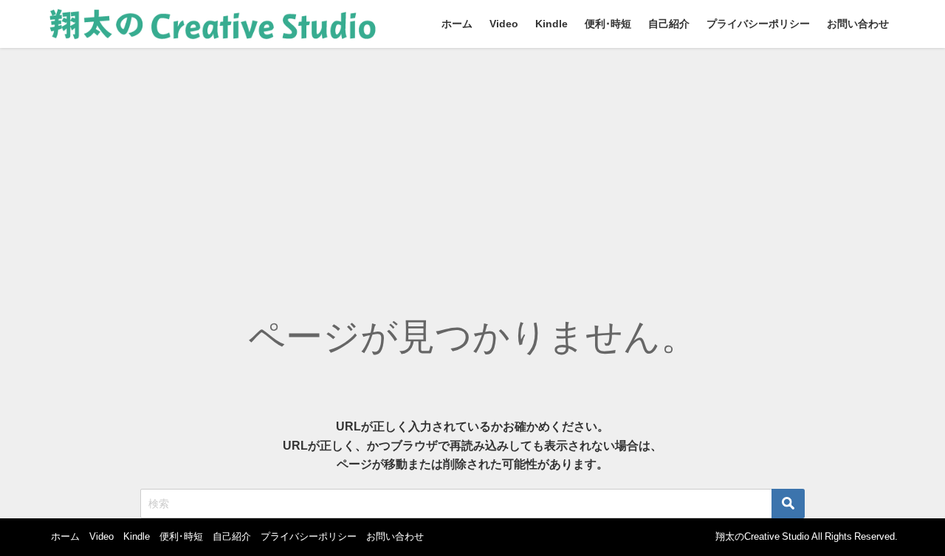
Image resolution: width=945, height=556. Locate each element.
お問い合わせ (858, 23)
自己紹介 (669, 23)
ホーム (456, 23)
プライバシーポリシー (758, 23)
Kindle (551, 23)
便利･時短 (608, 23)
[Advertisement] (472, 158)
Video (503, 23)
